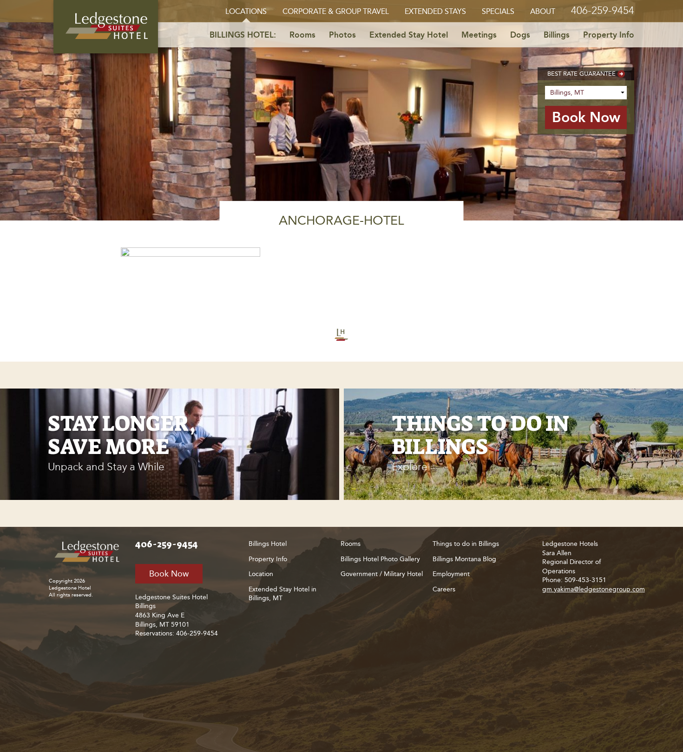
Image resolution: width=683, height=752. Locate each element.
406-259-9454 (602, 10)
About (542, 11)
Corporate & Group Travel (335, 11)
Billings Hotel (268, 544)
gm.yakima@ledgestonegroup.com (593, 589)
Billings (557, 34)
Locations (246, 11)
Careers (444, 589)
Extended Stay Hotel (408, 34)
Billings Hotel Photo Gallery (380, 559)
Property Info (608, 34)
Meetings (479, 34)
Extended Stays (435, 11)
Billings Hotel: (243, 34)
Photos (342, 34)
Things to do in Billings (466, 544)
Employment (451, 574)
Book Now (169, 574)
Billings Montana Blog (464, 559)
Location (261, 574)
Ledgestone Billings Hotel (105, 26)
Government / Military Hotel (382, 574)
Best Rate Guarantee (581, 73)
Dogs (520, 34)
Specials (498, 11)
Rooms (302, 34)
